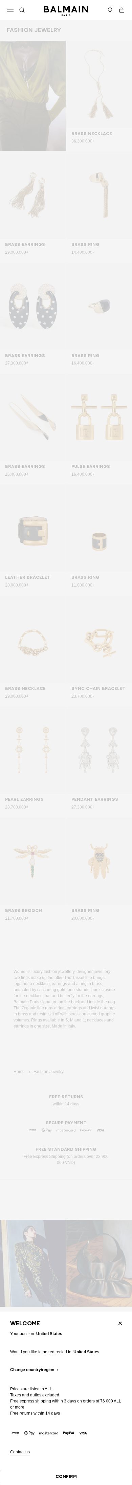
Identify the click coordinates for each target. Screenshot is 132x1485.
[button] (22, 10)
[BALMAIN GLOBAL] (66, 10)
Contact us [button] (20, 1452)
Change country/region (32, 1370)
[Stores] (110, 10)
